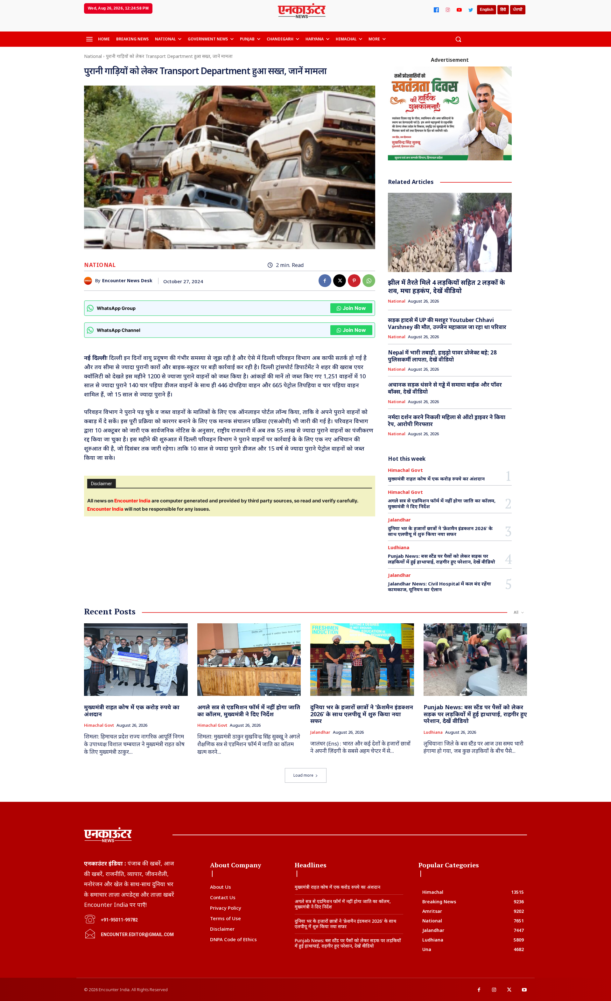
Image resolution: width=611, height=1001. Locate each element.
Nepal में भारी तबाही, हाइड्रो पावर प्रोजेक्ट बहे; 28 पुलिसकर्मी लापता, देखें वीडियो (442, 356)
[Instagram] (448, 9)
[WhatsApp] (368, 280)
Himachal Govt (405, 470)
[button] (458, 39)
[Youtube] (524, 990)
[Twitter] (471, 9)
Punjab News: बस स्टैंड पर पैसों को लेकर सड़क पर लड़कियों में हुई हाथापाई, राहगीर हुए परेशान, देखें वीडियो (441, 559)
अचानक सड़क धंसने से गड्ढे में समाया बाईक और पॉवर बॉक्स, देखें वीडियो (445, 388)
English (486, 9)
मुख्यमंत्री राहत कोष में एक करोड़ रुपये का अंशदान (436, 478)
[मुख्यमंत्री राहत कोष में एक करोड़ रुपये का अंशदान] (136, 659)
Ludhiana (398, 547)
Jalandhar (399, 519)
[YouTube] (459, 9)
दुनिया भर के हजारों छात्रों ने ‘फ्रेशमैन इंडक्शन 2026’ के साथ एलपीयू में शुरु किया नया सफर (440, 531)
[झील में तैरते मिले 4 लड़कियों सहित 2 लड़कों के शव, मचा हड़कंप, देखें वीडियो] (450, 232)
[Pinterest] (354, 280)
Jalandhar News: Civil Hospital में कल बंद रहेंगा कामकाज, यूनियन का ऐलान (439, 586)
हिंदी (503, 9)
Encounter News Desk (127, 281)
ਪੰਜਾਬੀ (518, 9)
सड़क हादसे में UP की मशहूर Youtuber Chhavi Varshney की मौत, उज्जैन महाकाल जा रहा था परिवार (447, 323)
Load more (303, 775)
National (93, 56)
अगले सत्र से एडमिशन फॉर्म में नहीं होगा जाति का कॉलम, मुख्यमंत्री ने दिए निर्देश (441, 503)
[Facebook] (436, 9)
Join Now (354, 308)
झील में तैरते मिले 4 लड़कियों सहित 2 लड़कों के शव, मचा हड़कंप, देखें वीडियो (446, 286)
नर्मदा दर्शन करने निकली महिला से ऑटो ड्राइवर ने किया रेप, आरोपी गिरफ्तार (446, 420)
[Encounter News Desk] (89, 281)
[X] (339, 280)
